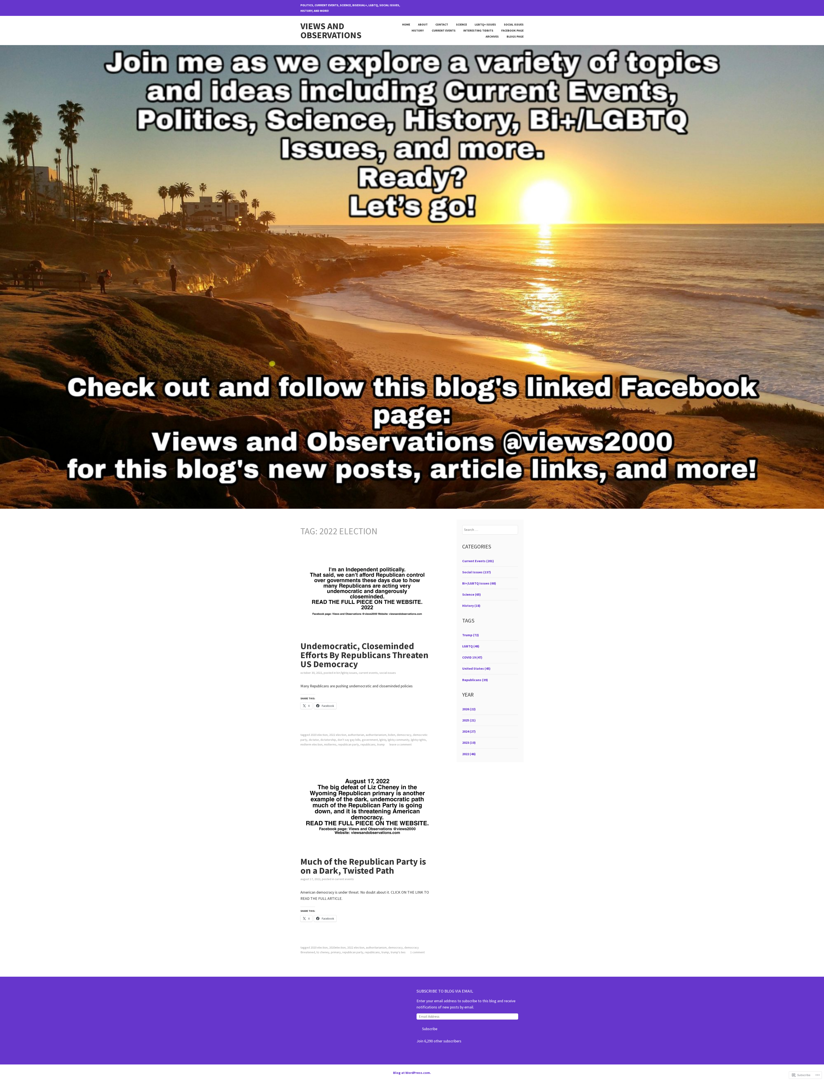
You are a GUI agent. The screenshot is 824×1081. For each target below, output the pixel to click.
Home (406, 24)
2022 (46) (469, 754)
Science (461, 24)
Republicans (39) (475, 680)
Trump (381, 744)
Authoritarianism (376, 735)
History (418, 30)
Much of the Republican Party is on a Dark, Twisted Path (363, 866)
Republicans (368, 744)
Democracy (404, 735)
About (423, 24)
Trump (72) (470, 635)
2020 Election (319, 735)
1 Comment (417, 952)
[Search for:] (490, 529)
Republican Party (348, 744)
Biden (391, 735)
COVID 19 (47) (472, 657)
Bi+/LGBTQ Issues (346, 673)
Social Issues (514, 24)
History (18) (471, 605)
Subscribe (429, 1028)
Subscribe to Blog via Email (445, 991)
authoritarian (356, 735)
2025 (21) (469, 720)
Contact (441, 24)
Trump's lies (398, 952)
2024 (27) (469, 731)
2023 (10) (469, 742)
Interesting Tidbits (478, 30)
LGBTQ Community (398, 740)
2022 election (337, 735)
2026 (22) (469, 709)
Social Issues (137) (476, 572)
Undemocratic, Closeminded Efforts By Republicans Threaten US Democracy (364, 655)
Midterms (330, 744)
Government (370, 740)
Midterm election (311, 744)
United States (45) (476, 668)
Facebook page (512, 30)
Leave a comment (400, 744)
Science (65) (471, 594)
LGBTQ (382, 740)
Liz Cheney (323, 952)
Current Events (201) (478, 561)
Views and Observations (331, 30)
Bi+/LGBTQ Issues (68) (479, 583)
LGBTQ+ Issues (485, 24)
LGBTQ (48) (470, 646)
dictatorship (328, 740)
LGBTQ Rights (418, 740)
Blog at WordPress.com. (412, 1072)
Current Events (444, 30)
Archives (492, 36)
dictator (314, 740)
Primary (336, 952)
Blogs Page (515, 36)
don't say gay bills (349, 740)
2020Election (337, 947)
